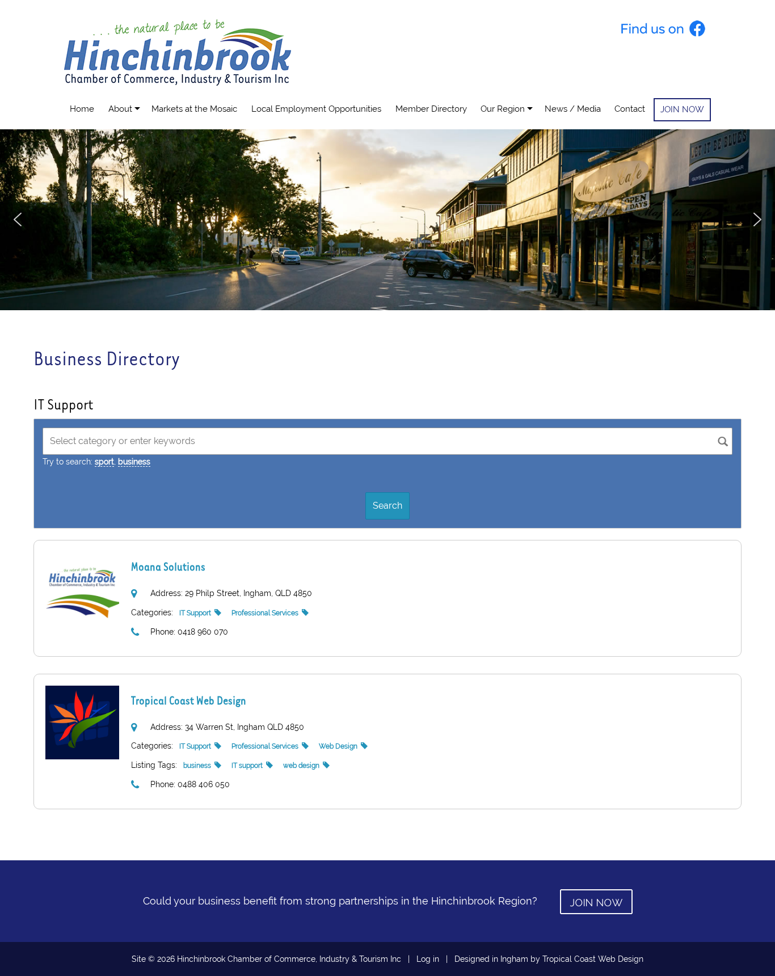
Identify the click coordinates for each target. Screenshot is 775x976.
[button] (18, 219)
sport (104, 461)
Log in (427, 959)
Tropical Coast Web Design (188, 700)
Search (387, 505)
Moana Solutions (168, 566)
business (134, 461)
